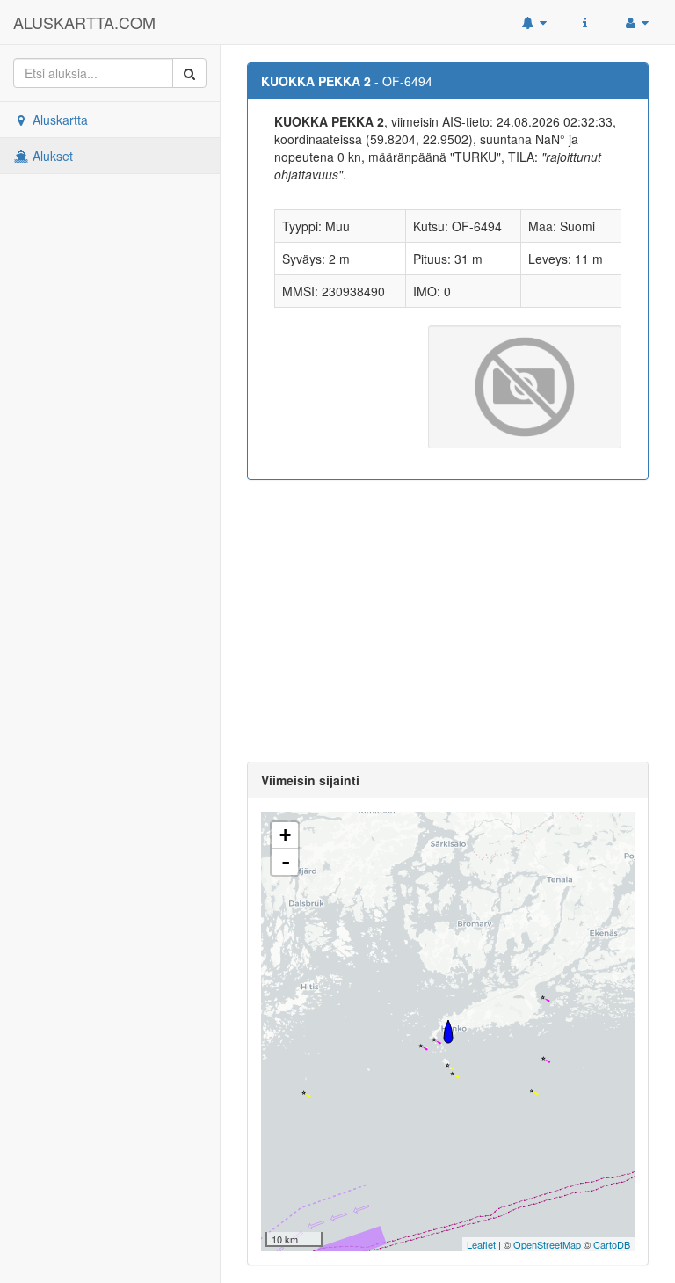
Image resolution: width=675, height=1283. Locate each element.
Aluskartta (58, 119)
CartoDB (611, 1244)
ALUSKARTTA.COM (84, 22)
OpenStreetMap (547, 1244)
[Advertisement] (448, 621)
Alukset (51, 155)
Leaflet (481, 1244)
